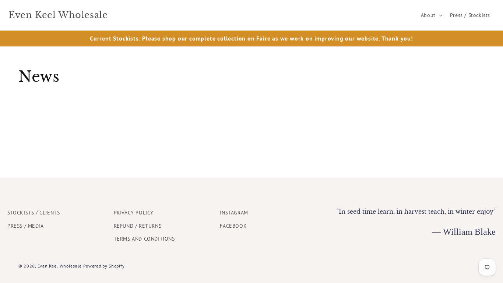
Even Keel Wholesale (60, 266)
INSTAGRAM (234, 212)
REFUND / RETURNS (138, 226)
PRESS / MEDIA (25, 226)
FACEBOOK (233, 226)
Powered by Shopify (104, 266)
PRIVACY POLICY (134, 212)
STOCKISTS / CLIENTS (33, 212)
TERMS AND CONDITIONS (144, 238)
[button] (431, 15)
